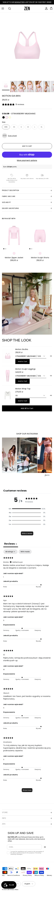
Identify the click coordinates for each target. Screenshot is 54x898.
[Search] (8, 8)
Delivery (49, 875)
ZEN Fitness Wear (12, 890)
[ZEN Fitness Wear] (27, 8)
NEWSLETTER (19, 2)
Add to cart (27, 146)
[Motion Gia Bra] (7, 356)
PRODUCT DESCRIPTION (10, 190)
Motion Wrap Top (22, 388)
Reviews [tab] (10, 543)
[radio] (3, 117)
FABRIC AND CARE (8, 196)
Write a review (27, 533)
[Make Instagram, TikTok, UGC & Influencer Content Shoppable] (47, 475)
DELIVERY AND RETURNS (10, 208)
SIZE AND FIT (6, 202)
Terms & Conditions (13, 875)
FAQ (3, 875)
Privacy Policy (27, 875)
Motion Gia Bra (21, 349)
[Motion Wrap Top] (7, 395)
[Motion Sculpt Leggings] (7, 376)
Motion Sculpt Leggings (25, 369)
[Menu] (3, 8)
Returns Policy (39, 875)
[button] (27, 135)
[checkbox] (25, 551)
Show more (27, 790)
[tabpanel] (27, 672)
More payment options (27, 160)
